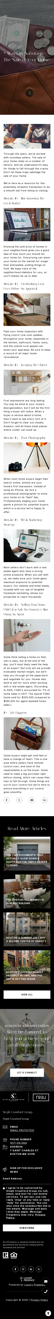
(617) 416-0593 (18, 1143)
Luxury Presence (34, 1284)
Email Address (12, 1178)
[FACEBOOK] (15, 1269)
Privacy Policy (39, 1299)
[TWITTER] (39, 1269)
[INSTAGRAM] (23, 1269)
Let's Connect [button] (27, 1072)
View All (27, 994)
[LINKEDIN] (31, 1269)
